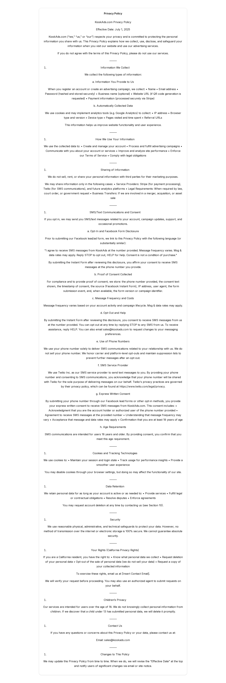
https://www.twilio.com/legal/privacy (142, 386)
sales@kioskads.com (116, 329)
